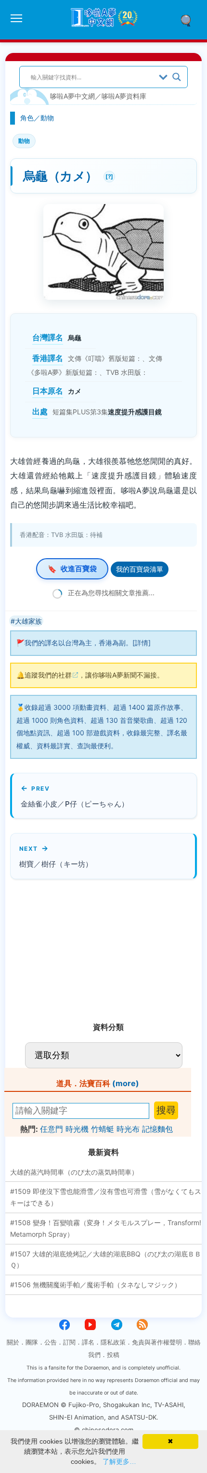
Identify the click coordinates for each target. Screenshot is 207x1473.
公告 (50, 1342)
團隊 (32, 1342)
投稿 (113, 1354)
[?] (108, 175)
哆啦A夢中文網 (72, 96)
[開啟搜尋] (189, 20)
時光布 (128, 1129)
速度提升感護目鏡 (135, 412)
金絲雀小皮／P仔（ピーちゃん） (75, 803)
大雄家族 (28, 621)
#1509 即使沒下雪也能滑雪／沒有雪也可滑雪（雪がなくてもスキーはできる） (105, 1197)
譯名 (88, 1342)
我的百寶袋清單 (139, 569)
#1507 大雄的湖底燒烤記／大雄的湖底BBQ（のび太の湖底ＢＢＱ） (105, 1259)
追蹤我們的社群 (48, 675)
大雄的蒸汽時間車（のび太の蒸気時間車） (74, 1172)
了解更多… (119, 1461)
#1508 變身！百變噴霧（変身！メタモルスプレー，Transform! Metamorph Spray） (105, 1228)
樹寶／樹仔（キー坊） (56, 864)
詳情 (141, 643)
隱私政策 (113, 1342)
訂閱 (69, 1342)
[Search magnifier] (176, 77)
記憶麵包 (157, 1129)
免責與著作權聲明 (157, 1342)
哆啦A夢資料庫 (124, 96)
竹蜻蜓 (102, 1129)
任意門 (51, 1129)
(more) (125, 1083)
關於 (13, 1342)
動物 (47, 118)
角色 (27, 118)
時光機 (77, 1129)
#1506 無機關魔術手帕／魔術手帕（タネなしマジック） (95, 1285)
